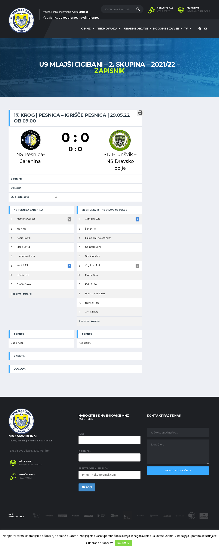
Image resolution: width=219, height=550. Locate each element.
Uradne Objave (136, 28)
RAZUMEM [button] (123, 543)
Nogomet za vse (166, 28)
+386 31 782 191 (163, 11)
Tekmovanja (107, 28)
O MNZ (86, 28)
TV (186, 28)
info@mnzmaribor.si (198, 11)
